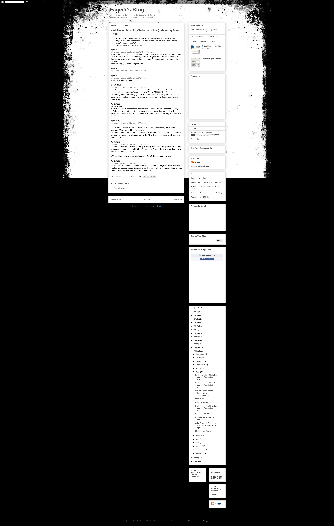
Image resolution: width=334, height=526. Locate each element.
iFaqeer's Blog (126, 10)
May (198, 439)
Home (147, 199)
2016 (196, 312)
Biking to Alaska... (202, 402)
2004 (196, 458)
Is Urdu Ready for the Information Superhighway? (204, 393)
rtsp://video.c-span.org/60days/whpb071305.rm (128, 78)
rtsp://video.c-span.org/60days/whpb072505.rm (128, 123)
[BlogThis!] (147, 176)
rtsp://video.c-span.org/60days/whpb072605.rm (128, 144)
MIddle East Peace (203, 431)
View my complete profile (201, 166)
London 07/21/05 (202, 414)
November (200, 358)
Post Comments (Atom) (152, 206)
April (198, 443)
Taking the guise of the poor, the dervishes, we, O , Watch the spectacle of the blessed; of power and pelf (132, 16)
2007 (196, 344)
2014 (196, 319)
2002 (196, 461)
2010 (196, 333)
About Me (195, 139)
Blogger (206, 521)
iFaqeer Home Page (199, 178)
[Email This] (144, 176)
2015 (196, 315)
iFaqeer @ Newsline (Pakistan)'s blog (206, 193)
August (199, 368)
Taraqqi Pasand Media (200, 197)
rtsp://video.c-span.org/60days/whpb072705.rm (128, 163)
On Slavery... (200, 399)
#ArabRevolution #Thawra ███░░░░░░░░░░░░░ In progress (206, 133)
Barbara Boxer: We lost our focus (204, 418)
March (199, 446)
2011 (196, 330)
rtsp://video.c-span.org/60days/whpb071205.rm (128, 71)
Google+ (214, 495)
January (199, 453)
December (200, 354)
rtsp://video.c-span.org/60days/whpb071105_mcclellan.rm (132, 52)
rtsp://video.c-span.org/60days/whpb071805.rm (128, 87)
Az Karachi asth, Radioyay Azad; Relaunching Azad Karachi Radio (204, 31)
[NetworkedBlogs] (207, 255)
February (200, 450)
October (199, 361)
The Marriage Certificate (212, 59)
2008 (196, 340)
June (198, 435)
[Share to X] (149, 176)
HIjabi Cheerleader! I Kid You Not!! (206, 36)
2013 (196, 322)
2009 (196, 337)
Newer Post (116, 199)
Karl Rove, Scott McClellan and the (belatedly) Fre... (206, 377)
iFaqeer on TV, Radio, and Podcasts (206, 182)
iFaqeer (196, 162)
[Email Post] (140, 176)
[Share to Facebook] (152, 176)
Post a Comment (120, 188)
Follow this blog (207, 259)
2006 (196, 347)
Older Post (177, 199)
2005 (196, 351)
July (198, 372)
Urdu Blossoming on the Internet (204, 41)
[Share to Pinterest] (154, 176)
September (200, 365)
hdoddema (189, 521)
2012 (196, 326)
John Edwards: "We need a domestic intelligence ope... (205, 425)
